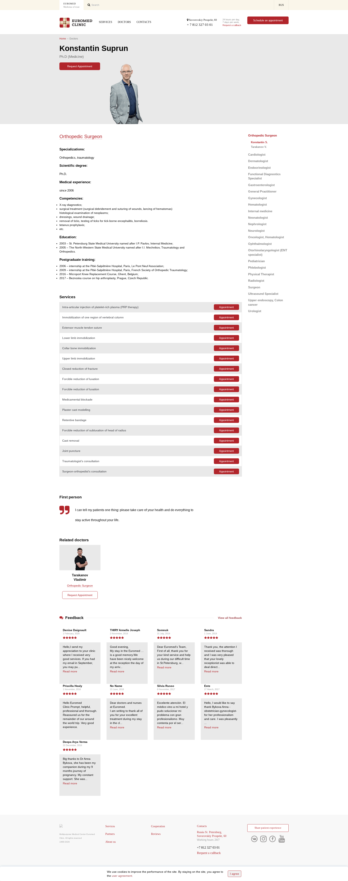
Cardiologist (256, 154)
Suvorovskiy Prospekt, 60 (202, 19)
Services (105, 22)
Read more (70, 671)
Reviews (156, 833)
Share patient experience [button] (268, 827)
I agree (234, 873)
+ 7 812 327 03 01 (200, 25)
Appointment (226, 307)
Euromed (71, 5)
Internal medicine (260, 211)
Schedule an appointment (268, 20)
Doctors (124, 22)
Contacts (144, 22)
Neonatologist (258, 217)
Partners (110, 833)
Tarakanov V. (259, 146)
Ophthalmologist (260, 243)
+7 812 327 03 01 (208, 847)
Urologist (254, 311)
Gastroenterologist (261, 185)
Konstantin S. (259, 142)
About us (110, 841)
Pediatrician (256, 261)
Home (62, 38)
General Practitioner (262, 191)
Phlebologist (257, 267)
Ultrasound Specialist (263, 293)
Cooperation (158, 826)
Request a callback (232, 25)
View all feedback (230, 617)
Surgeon (254, 287)
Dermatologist (258, 161)
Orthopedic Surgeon (262, 135)
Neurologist (256, 230)
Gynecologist (257, 198)
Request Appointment (79, 66)
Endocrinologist (259, 167)
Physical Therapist (261, 274)
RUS (281, 5)
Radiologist (256, 280)
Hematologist (257, 204)
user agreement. (122, 875)
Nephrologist (257, 224)
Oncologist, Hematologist (266, 237)
